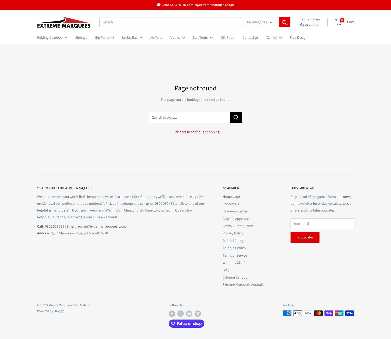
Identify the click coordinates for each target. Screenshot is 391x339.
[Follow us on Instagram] (180, 313)
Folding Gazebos (49, 37)
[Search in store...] (236, 117)
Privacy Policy (233, 233)
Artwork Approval (236, 218)
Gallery (272, 37)
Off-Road (227, 37)
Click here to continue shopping (195, 132)
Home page (231, 196)
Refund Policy (233, 240)
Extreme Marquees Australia (244, 284)
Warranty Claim (234, 262)
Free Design (299, 37)
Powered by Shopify (50, 311)
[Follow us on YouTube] (189, 313)
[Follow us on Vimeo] (198, 313)
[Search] (284, 22)
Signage (81, 37)
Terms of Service (235, 255)
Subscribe (305, 237)
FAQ (226, 269)
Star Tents (200, 37)
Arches (175, 37)
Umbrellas (129, 37)
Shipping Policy (234, 247)
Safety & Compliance (238, 226)
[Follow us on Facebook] (172, 313)
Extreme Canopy (235, 277)
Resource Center (235, 211)
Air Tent (156, 37)
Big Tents (102, 37)
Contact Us (250, 37)
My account (308, 24)
